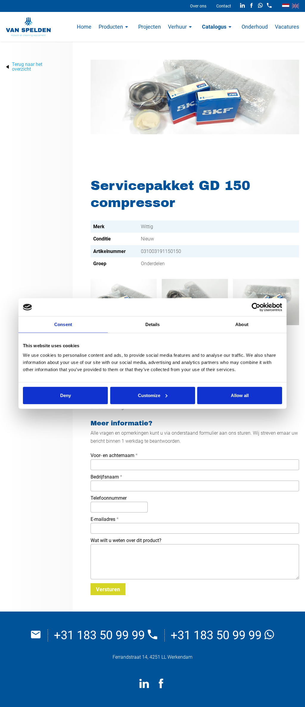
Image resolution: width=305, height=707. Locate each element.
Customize (149, 395)
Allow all (240, 395)
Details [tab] (152, 324)
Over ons (198, 6)
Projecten (149, 27)
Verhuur (177, 27)
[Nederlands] (285, 6)
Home (84, 27)
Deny (65, 395)
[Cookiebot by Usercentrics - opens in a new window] (256, 307)
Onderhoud (255, 27)
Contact (223, 6)
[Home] (28, 27)
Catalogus (214, 27)
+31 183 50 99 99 (101, 635)
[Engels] (295, 6)
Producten (111, 27)
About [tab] (241, 324)
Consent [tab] (63, 324)
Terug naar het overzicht (27, 67)
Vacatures (287, 27)
